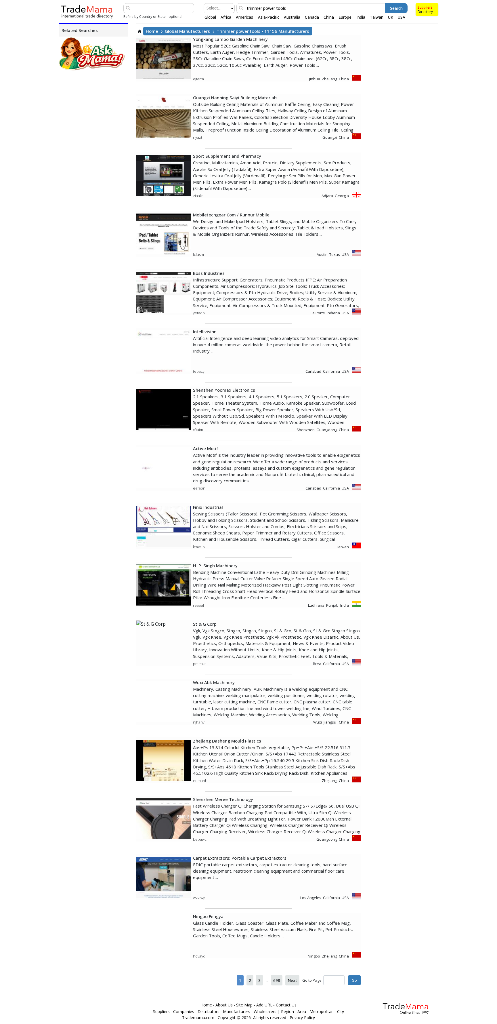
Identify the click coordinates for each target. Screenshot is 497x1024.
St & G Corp (205, 624)
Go (354, 980)
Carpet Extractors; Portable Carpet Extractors (239, 858)
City (340, 1012)
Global (210, 17)
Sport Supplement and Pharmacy (227, 156)
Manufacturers (236, 1012)
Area (301, 1012)
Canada (312, 17)
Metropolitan (321, 1012)
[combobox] (207, 8)
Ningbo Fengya (208, 916)
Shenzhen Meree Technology (223, 799)
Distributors (208, 1012)
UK (390, 17)
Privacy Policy (302, 1018)
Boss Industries (209, 273)
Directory (425, 11)
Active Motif (205, 448)
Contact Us (286, 1005)
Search (396, 8)
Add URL (264, 1005)
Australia (292, 17)
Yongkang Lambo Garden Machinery (230, 39)
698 (276, 980)
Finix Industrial (208, 507)
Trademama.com (198, 1018)
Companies (183, 1012)
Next (292, 980)
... (267, 980)
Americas (244, 17)
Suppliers (425, 7)
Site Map (244, 1005)
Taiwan (376, 17)
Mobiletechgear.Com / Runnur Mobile (231, 215)
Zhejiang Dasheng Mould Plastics (227, 741)
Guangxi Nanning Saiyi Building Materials (235, 97)
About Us (224, 1005)
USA (401, 17)
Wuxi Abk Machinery (214, 682)
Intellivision (205, 331)
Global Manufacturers (187, 31)
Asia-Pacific (268, 17)
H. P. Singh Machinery (215, 565)
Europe (345, 17)
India (360, 17)
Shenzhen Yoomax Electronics (224, 390)
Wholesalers (265, 1012)
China (329, 17)
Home (152, 31)
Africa (226, 17)
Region (287, 1012)
